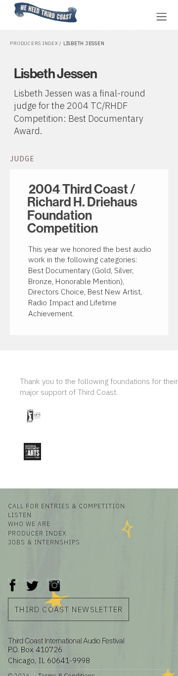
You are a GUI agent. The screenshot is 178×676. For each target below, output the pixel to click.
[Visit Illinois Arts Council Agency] (33, 426)
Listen (20, 515)
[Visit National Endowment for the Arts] (32, 462)
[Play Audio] (116, 15)
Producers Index (34, 43)
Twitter (31, 580)
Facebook (13, 580)
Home (11, 3)
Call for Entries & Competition (66, 506)
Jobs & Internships (44, 542)
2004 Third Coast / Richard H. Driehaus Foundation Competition (82, 208)
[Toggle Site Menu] (161, 16)
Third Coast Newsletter (68, 609)
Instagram (54, 580)
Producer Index (37, 533)
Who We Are (29, 524)
